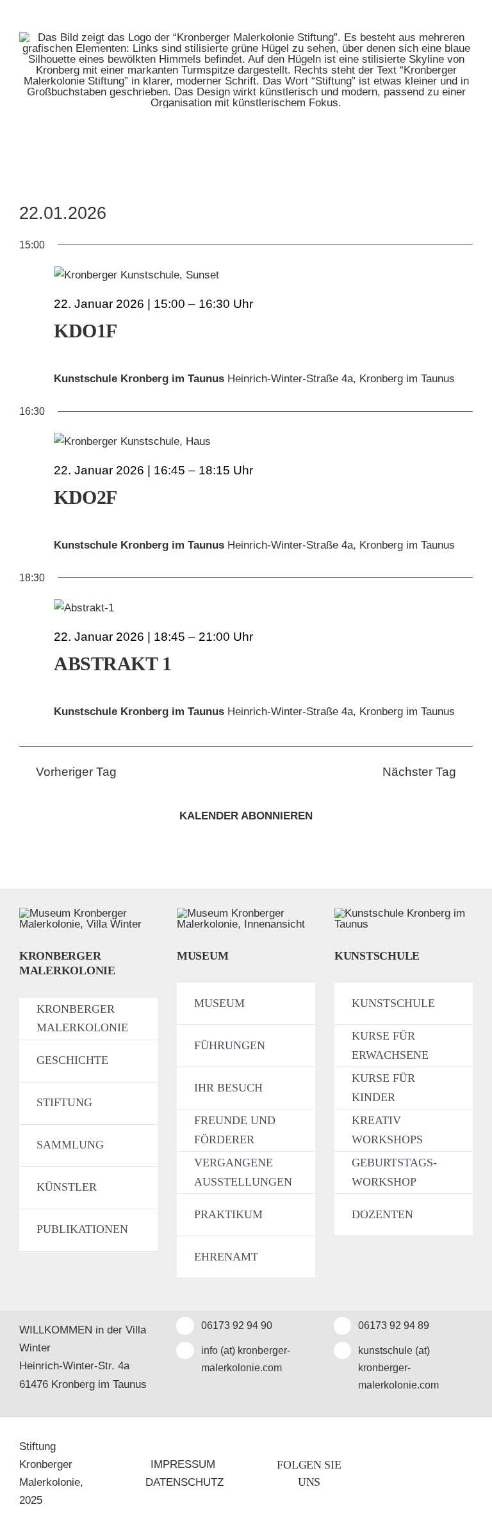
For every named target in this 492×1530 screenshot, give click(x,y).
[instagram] (432, 1473)
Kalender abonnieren (246, 816)
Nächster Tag (419, 771)
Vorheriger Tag (76, 771)
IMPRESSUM (183, 1464)
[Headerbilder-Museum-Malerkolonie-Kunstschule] (403, 913)
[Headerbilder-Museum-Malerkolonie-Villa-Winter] (88, 913)
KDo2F (85, 497)
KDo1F (85, 330)
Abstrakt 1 (113, 663)
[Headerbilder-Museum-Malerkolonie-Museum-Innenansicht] (246, 913)
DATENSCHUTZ (184, 1482)
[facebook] (405, 1473)
